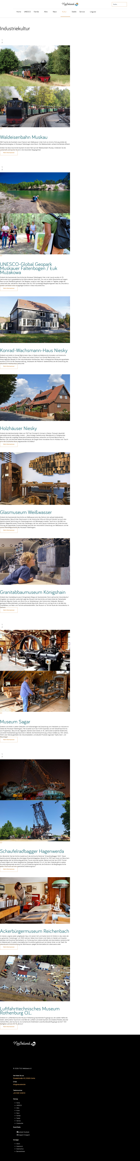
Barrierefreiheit (20, 1151)
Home (19, 11)
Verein (18, 1144)
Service (82, 11)
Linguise (93, 11)
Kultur (64, 11)
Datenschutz (20, 1149)
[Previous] (0, 128)
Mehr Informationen (8, 152)
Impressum (19, 1146)
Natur (55, 11)
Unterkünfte (19, 1123)
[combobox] (119, 4)
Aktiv (46, 11)
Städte (74, 11)
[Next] (1, 128)
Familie (36, 11)
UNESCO (27, 11)
